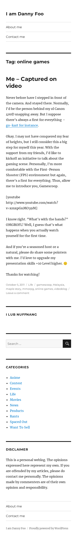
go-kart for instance (22, 125)
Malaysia (58, 284)
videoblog (60, 288)
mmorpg (28, 288)
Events (15, 389)
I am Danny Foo (25, 14)
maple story (13, 288)
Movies (15, 400)
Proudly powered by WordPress (48, 528)
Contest (16, 383)
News (14, 405)
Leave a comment (17, 293)
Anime (15, 378)
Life (30, 284)
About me (14, 27)
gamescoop (44, 284)
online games (44, 288)
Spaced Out (18, 422)
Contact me (15, 37)
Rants (14, 416)
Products (17, 411)
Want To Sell (20, 427)
